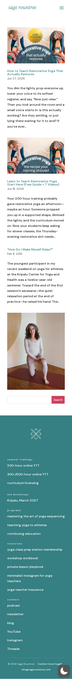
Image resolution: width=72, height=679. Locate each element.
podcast (13, 605)
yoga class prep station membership (34, 549)
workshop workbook (22, 558)
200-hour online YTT (23, 465)
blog (10, 623)
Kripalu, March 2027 (22, 500)
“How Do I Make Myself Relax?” (30, 249)
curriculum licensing (23, 483)
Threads (13, 649)
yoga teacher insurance (25, 590)
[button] (64, 671)
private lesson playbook (25, 567)
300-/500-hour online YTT (27, 474)
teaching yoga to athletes (27, 525)
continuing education (24, 534)
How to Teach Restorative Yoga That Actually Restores (35, 72)
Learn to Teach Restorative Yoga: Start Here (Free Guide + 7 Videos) (33, 183)
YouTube (14, 631)
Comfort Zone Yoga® (50, 664)
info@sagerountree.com (36, 669)
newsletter (15, 614)
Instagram (15, 640)
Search (58, 400)
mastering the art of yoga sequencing (36, 516)
